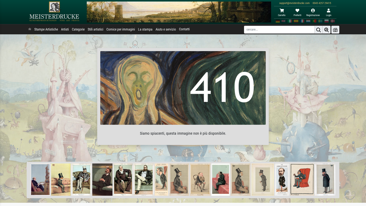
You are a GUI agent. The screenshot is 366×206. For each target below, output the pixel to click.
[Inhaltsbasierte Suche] (327, 30)
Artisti (65, 29)
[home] (30, 29)
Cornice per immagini (120, 29)
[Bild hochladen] (335, 30)
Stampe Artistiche (46, 29)
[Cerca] (319, 30)
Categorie (78, 29)
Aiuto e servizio (166, 29)
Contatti (184, 29)
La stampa (145, 29)
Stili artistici (95, 29)
